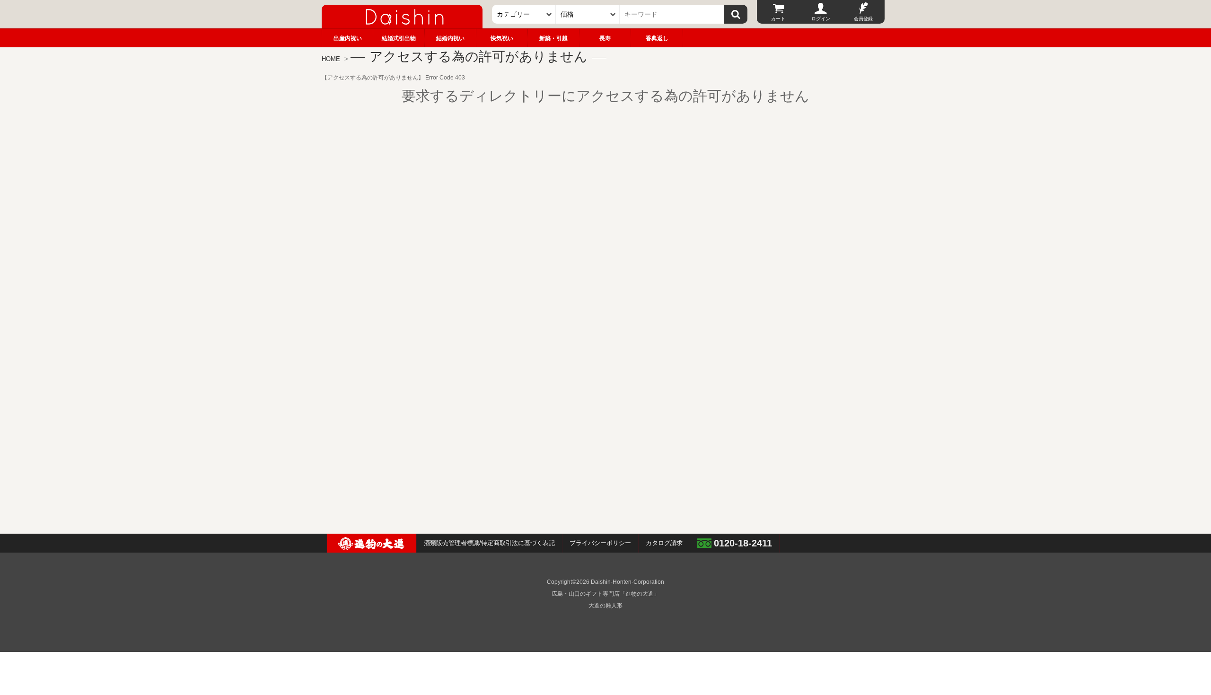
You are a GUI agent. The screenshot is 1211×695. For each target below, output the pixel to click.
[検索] (735, 14)
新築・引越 (553, 38)
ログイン (820, 18)
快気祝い (502, 38)
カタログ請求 (664, 542)
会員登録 (863, 18)
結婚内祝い (450, 38)
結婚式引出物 (399, 38)
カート (778, 18)
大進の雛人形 (605, 605)
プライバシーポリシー (600, 542)
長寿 (605, 38)
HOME (331, 58)
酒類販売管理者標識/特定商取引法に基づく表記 (489, 542)
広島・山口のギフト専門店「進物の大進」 (605, 593)
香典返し (657, 38)
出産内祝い (347, 38)
